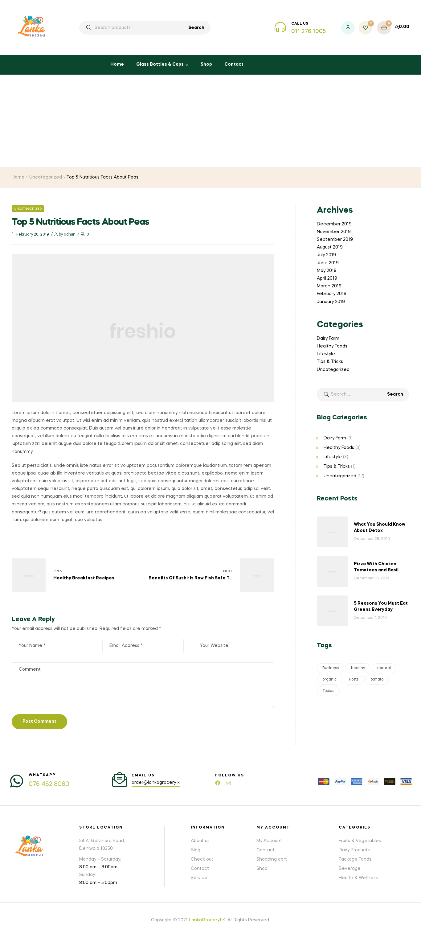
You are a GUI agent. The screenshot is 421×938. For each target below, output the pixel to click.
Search (196, 28)
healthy (358, 668)
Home (117, 64)
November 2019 (334, 232)
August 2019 (330, 247)
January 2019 (331, 302)
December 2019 (334, 224)
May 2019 (327, 271)
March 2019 (329, 286)
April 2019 (327, 278)
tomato (377, 679)
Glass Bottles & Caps (160, 64)
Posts (353, 679)
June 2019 (328, 263)
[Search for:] (363, 394)
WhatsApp (42, 775)
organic (329, 679)
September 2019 (335, 239)
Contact (233, 64)
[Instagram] (228, 782)
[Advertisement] (210, 121)
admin (70, 235)
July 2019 (326, 255)
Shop (206, 64)
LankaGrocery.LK (207, 920)
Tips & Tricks (330, 362)
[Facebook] (217, 782)
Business (330, 668)
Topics (328, 691)
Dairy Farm (328, 338)
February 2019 (331, 294)
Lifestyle (326, 354)
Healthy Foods (332, 346)
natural (384, 668)
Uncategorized (45, 177)
